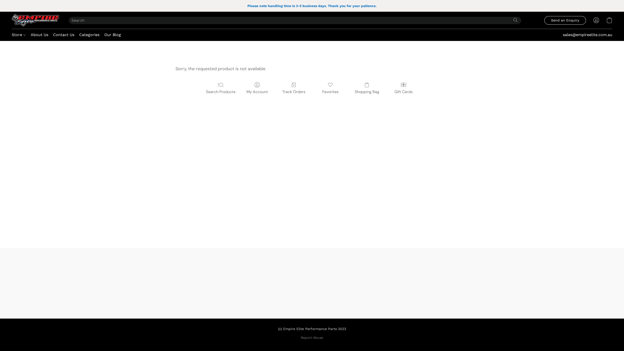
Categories (89, 34)
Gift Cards (403, 91)
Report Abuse (312, 338)
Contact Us (63, 34)
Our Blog (112, 34)
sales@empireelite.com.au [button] (587, 34)
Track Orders (293, 91)
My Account (257, 91)
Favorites (330, 91)
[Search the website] (515, 20)
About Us (39, 34)
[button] (35, 20)
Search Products (220, 91)
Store (17, 34)
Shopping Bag (367, 91)
